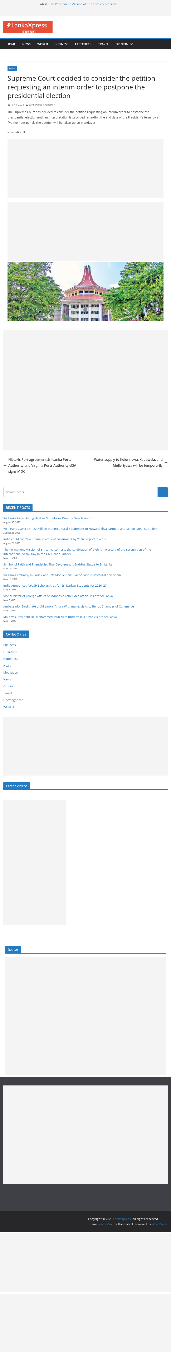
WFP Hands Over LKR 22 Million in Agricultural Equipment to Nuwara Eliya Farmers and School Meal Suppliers (80, 529)
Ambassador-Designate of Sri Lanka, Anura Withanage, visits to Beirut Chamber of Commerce (68, 606)
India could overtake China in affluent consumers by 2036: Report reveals (54, 539)
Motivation (10, 672)
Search (163, 492)
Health (8, 665)
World (42, 44)
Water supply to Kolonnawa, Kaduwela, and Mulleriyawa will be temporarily (128, 462)
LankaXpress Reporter (42, 104)
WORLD (8, 707)
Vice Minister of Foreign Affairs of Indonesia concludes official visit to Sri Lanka (58, 596)
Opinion (122, 44)
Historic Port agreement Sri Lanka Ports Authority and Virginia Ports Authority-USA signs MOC (42, 465)
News (26, 44)
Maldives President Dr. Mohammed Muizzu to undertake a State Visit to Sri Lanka (60, 617)
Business (61, 44)
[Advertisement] (85, 168)
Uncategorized (13, 700)
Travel (103, 44)
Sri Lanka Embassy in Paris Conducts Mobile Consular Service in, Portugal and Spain (62, 575)
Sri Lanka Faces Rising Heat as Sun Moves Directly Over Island (46, 518)
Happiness (10, 659)
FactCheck (83, 44)
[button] (130, 44)
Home (11, 44)
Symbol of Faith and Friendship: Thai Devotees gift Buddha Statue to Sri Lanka (57, 564)
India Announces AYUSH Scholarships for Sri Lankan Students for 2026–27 (55, 585)
